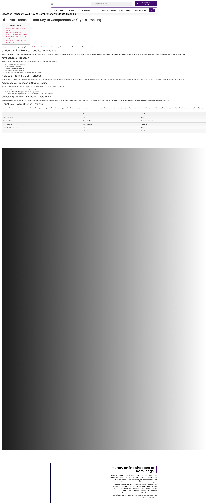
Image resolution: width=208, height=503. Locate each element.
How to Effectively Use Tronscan (16, 34)
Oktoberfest (85, 10)
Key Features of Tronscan (14, 32)
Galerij (103, 10)
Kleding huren (124, 10)
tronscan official (39, 47)
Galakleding (73, 10)
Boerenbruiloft (59, 10)
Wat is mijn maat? (140, 10)
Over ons (112, 10)
